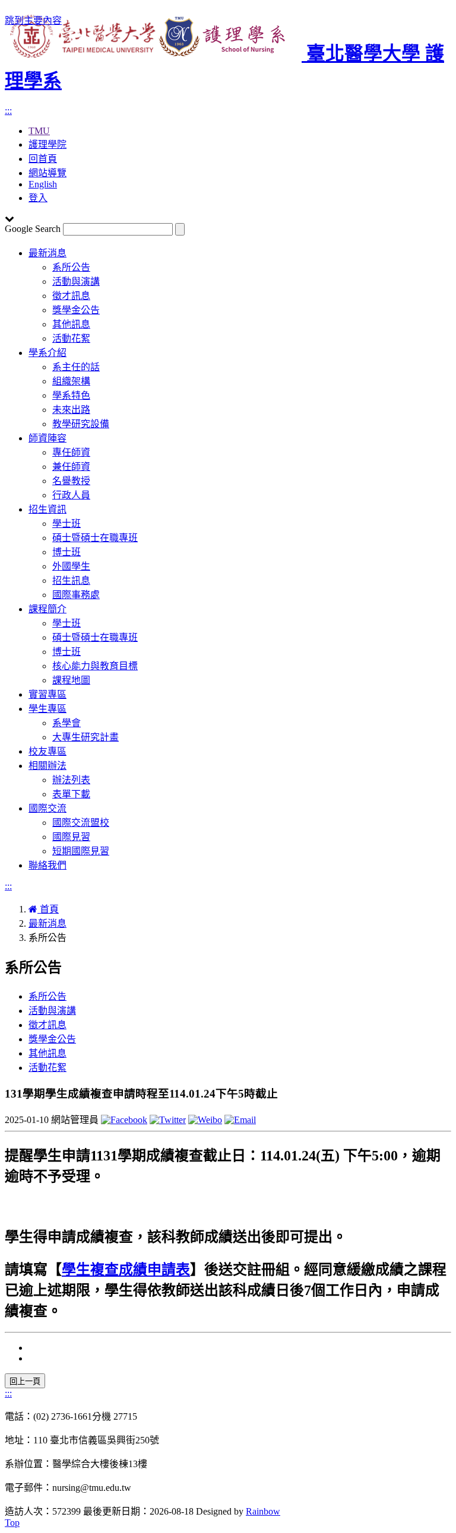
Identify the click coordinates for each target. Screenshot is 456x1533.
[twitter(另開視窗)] (168, 1120)
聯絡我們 (47, 865)
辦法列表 (71, 780)
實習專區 (47, 694)
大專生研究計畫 (85, 737)
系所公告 (71, 267)
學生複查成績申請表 (126, 1269)
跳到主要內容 (33, 20)
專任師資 (71, 452)
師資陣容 (47, 438)
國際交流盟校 (80, 823)
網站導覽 (47, 173)
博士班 (66, 552)
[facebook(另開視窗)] (124, 1120)
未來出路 (71, 410)
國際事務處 (76, 595)
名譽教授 (71, 481)
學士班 (66, 524)
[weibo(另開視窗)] (205, 1120)
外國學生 (71, 566)
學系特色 (71, 395)
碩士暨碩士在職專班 (95, 538)
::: (8, 111)
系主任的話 (76, 367)
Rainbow (263, 1511)
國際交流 (47, 808)
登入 (38, 198)
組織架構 (71, 381)
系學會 (66, 723)
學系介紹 (47, 353)
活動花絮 (71, 338)
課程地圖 (71, 680)
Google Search (33, 229)
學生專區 (47, 709)
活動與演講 (76, 281)
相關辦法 (47, 766)
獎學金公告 (76, 310)
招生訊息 (71, 580)
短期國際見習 (80, 851)
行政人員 (71, 495)
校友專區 (47, 751)
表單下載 (71, 794)
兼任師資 (71, 467)
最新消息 (47, 253)
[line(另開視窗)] (240, 1120)
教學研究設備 (80, 424)
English (42, 184)
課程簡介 (47, 609)
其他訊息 (71, 324)
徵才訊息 (71, 296)
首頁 (48, 909)
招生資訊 (47, 509)
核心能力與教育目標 (95, 666)
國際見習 (71, 837)
